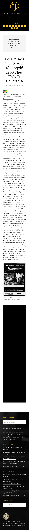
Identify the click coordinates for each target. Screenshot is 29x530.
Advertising (14, 299)
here (24, 525)
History (20, 299)
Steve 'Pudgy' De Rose (9, 461)
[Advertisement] (14, 354)
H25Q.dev (5, 523)
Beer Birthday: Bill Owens (18, 466)
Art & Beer (13, 297)
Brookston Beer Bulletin (14, 14)
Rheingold (6, 301)
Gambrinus (6, 452)
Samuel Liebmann (8, 113)
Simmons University (11, 162)
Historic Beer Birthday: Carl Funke (12, 474)
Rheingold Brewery (8, 99)
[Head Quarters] (6, 519)
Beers (19, 297)
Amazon (13, 437)
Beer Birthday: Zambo (9, 495)
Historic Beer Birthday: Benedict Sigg (13, 479)
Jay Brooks (6, 466)
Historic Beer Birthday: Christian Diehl (13, 491)
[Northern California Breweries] (12, 428)
